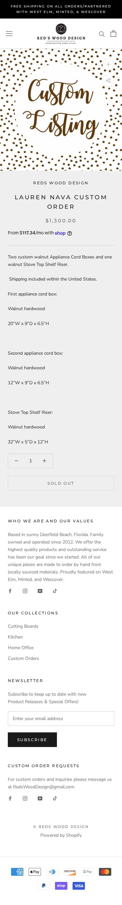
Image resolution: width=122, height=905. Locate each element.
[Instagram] (25, 590)
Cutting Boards (23, 626)
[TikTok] (55, 590)
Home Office (21, 648)
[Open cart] (113, 33)
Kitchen (15, 637)
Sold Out (60, 483)
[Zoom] (108, 64)
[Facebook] (10, 590)
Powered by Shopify (61, 835)
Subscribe (32, 739)
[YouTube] (40, 590)
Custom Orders (23, 658)
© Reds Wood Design (61, 826)
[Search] (102, 33)
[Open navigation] (9, 33)
